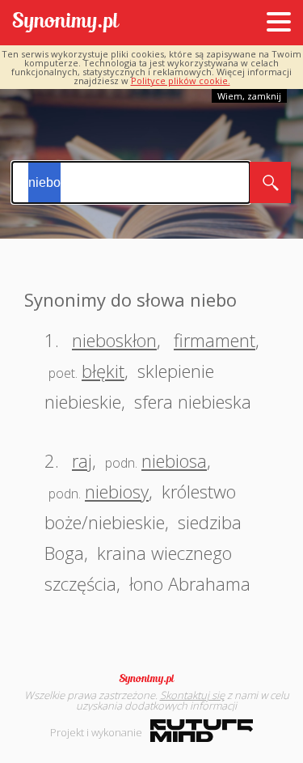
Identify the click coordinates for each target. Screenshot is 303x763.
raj (82, 460)
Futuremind (201, 730)
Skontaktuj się (192, 695)
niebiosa (174, 460)
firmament (214, 340)
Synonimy (152, 679)
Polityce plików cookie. (180, 80)
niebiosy (117, 491)
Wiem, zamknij (249, 96)
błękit (103, 370)
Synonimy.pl (66, 23)
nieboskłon (114, 340)
